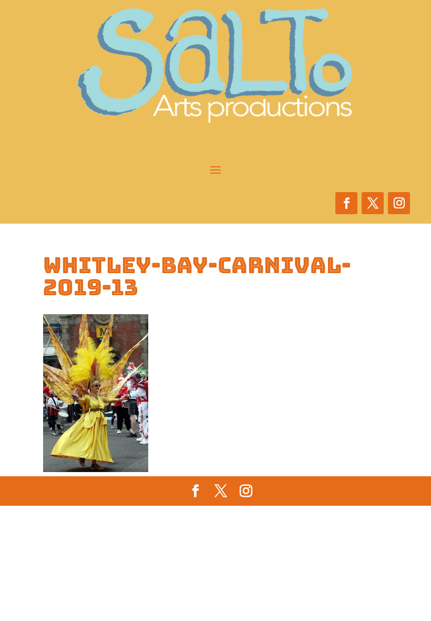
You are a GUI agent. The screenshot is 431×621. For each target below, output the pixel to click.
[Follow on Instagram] (399, 203)
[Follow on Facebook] (346, 203)
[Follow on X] (373, 203)
